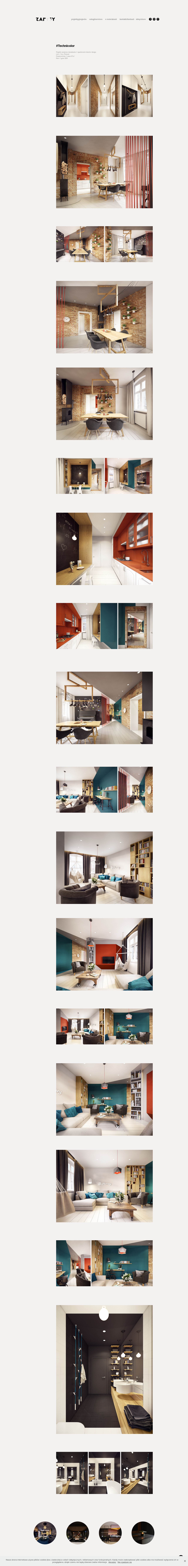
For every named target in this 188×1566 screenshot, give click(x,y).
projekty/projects (78, 19)
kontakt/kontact (127, 19)
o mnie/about (111, 19)
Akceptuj (112, 1562)
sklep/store (141, 19)
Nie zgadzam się (125, 1562)
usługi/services (95, 19)
